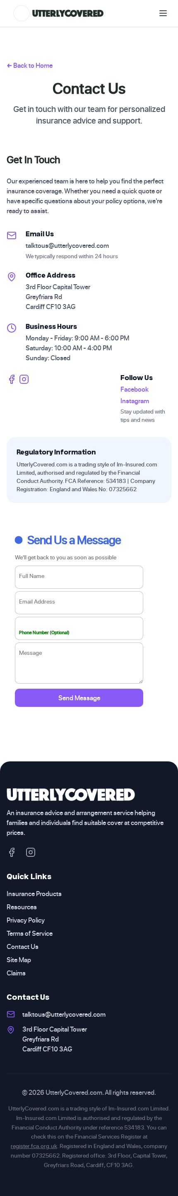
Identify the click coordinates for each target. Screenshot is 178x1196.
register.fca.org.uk (34, 1146)
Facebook (134, 389)
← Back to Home (30, 65)
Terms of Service (30, 933)
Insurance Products (34, 893)
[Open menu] (163, 13)
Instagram (134, 400)
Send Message (79, 697)
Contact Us (22, 946)
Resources (22, 906)
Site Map (19, 959)
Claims (16, 972)
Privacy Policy (26, 920)
